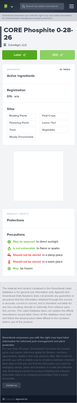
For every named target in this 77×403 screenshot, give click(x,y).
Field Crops (49, 115)
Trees (12, 129)
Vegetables (48, 129)
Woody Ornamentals (21, 136)
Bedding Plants (18, 115)
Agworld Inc (22, 399)
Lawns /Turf (49, 122)
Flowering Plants (19, 122)
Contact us (11, 385)
